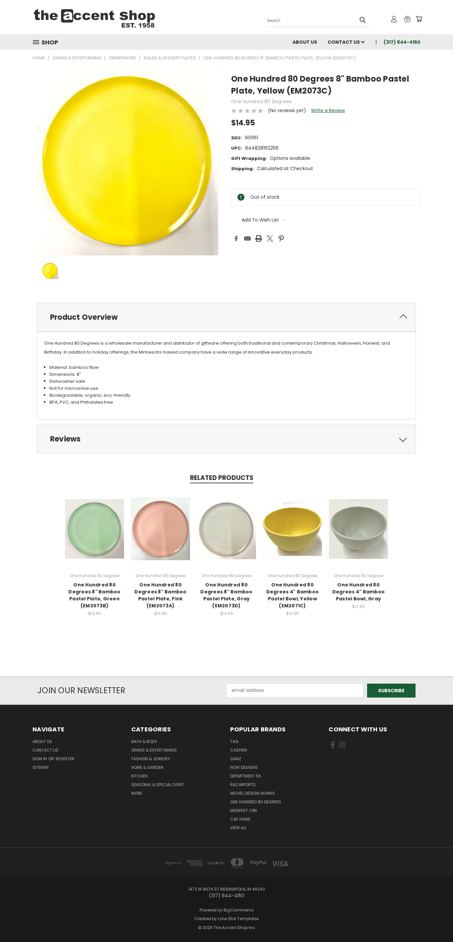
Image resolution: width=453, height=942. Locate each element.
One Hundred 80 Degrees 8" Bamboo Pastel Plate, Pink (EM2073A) (160, 595)
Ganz (235, 759)
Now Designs (244, 767)
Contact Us (344, 42)
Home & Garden (147, 767)
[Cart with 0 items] (419, 19)
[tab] (226, 317)
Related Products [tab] (221, 477)
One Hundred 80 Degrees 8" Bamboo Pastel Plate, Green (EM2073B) (94, 595)
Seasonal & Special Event (157, 784)
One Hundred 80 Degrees (255, 802)
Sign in (40, 759)
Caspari (238, 750)
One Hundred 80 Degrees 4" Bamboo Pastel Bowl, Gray (358, 591)
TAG (234, 741)
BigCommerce (238, 910)
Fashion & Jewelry (150, 759)
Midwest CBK (243, 810)
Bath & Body (144, 741)
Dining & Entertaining (154, 750)
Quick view (94, 528)
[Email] (247, 238)
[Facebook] (236, 238)
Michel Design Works (252, 793)
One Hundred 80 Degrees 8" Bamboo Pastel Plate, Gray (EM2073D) (226, 595)
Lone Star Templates (238, 918)
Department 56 (245, 776)
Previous (435, 921)
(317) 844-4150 (402, 42)
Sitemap (40, 767)
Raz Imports (243, 784)
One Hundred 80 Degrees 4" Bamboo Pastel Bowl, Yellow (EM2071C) (292, 595)
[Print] (258, 238)
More (136, 793)
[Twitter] (270, 238)
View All (238, 828)
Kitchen (139, 776)
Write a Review (328, 110)
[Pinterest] (281, 238)
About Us (304, 42)
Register (65, 759)
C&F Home (240, 819)
